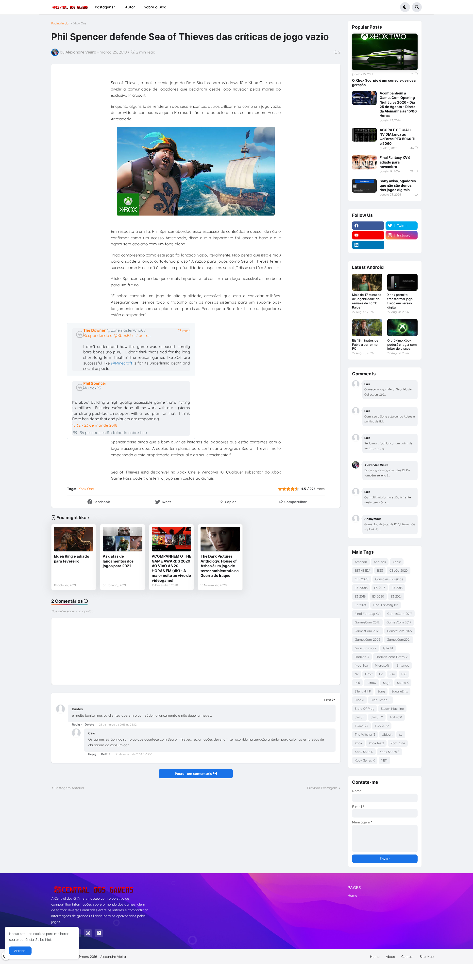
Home (352, 895)
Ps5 (403, 674)
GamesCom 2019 (399, 622)
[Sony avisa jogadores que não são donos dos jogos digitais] (364, 186)
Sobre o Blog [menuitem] (155, 7)
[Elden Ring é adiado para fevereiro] (73, 539)
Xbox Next (376, 743)
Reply (76, 724)
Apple (396, 562)
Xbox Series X (365, 760)
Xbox (358, 743)
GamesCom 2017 (399, 614)
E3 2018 (397, 588)
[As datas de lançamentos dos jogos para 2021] (122, 539)
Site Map (427, 956)
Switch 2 (377, 717)
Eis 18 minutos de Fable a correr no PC (365, 344)
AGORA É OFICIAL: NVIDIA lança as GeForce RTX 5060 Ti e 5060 (397, 137)
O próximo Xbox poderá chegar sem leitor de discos (402, 344)
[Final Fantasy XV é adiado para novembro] (364, 162)
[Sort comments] (330, 700)
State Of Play (364, 708)
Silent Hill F (363, 691)
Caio (91, 733)
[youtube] (368, 235)
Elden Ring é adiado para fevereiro (71, 559)
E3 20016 (361, 588)
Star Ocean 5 (380, 700)
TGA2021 (395, 717)
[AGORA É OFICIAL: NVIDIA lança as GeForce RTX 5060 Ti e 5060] (364, 135)
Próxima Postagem (322, 788)
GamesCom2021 (398, 639)
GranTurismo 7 (365, 648)
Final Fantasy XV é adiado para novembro (395, 161)
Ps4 (392, 674)
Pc (381, 674)
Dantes (77, 709)
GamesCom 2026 (367, 639)
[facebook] (368, 225)
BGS (380, 570)
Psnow (371, 683)
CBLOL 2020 (398, 570)
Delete (89, 724)
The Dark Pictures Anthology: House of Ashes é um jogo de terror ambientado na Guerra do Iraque (220, 566)
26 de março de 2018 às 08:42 (117, 724)
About (390, 956)
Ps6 (357, 683)
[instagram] (88, 933)
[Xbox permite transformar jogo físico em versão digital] (402, 282)
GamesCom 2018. (367, 622)
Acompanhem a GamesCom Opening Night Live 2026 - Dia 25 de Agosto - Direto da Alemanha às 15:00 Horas (398, 104)
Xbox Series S (389, 752)
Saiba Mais (43, 939)
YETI (384, 760)
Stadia (359, 700)
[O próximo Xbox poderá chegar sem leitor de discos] (402, 327)
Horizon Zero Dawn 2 (391, 657)
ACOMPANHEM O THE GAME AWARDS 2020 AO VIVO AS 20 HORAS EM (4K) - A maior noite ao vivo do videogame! (171, 568)
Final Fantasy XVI (368, 614)
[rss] (99, 933)
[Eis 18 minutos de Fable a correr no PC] (367, 327)
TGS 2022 (382, 726)
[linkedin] (368, 245)
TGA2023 (361, 726)
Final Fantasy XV (385, 605)
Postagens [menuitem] (104, 7)
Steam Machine (392, 708)
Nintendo (402, 665)
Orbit (368, 674)
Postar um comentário (194, 773)
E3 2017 (379, 588)
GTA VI (388, 648)
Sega (386, 683)
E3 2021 (396, 596)
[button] (405, 7)
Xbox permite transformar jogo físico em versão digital (400, 301)
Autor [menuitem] (130, 7)
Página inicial (60, 23)
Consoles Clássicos (389, 579)
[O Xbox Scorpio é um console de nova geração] (385, 52)
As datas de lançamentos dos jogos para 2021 (118, 561)
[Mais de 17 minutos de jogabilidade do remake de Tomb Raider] (367, 282)
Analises (380, 562)
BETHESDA (362, 570)
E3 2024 (360, 605)
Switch (359, 717)
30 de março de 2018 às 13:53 (133, 754)
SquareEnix (399, 691)
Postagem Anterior (69, 788)
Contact (407, 956)
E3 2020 (378, 596)
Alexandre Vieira (113, 956)
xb (401, 734)
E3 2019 (360, 596)
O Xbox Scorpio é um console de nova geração (384, 82)
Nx (356, 674)
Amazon (361, 562)
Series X (403, 683)
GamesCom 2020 (367, 631)
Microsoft (382, 665)
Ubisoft (387, 734)
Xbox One (79, 23)
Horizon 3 (362, 657)
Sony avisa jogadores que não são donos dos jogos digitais (398, 185)
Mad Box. (361, 665)
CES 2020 (362, 579)
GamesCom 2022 (399, 631)
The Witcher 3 (365, 734)
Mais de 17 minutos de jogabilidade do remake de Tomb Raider (366, 301)
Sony (381, 691)
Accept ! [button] (20, 950)
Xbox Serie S (364, 752)
